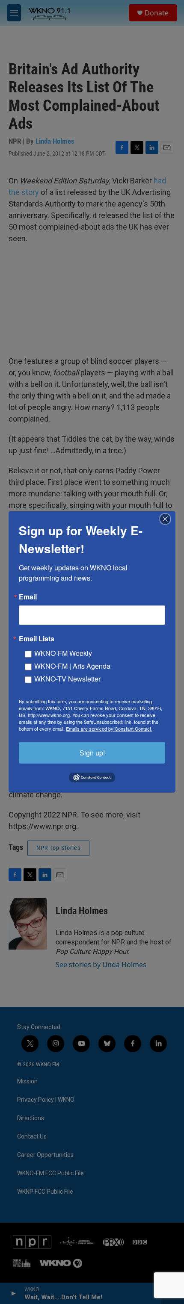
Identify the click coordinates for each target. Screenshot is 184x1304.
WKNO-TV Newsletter (67, 679)
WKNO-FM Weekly (63, 653)
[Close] (168, 519)
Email (28, 596)
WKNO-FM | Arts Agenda (72, 666)
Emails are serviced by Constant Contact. (109, 728)
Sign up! (92, 753)
